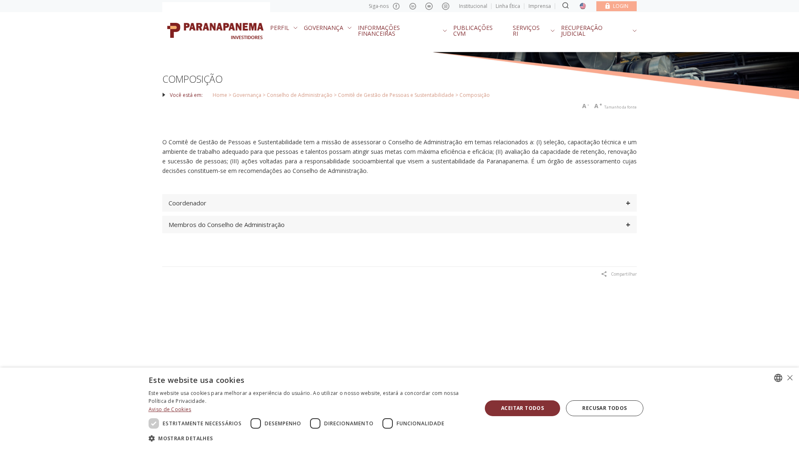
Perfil (279, 28)
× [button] (790, 378)
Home (220, 95)
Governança (323, 28)
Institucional (473, 6)
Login (620, 6)
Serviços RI (526, 30)
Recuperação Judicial (582, 30)
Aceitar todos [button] (522, 408)
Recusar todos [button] (604, 408)
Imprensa (540, 6)
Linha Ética (508, 6)
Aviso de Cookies (170, 409)
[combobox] (778, 378)
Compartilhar (624, 274)
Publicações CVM (473, 30)
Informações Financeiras (379, 30)
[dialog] (399, 408)
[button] (310, 438)
